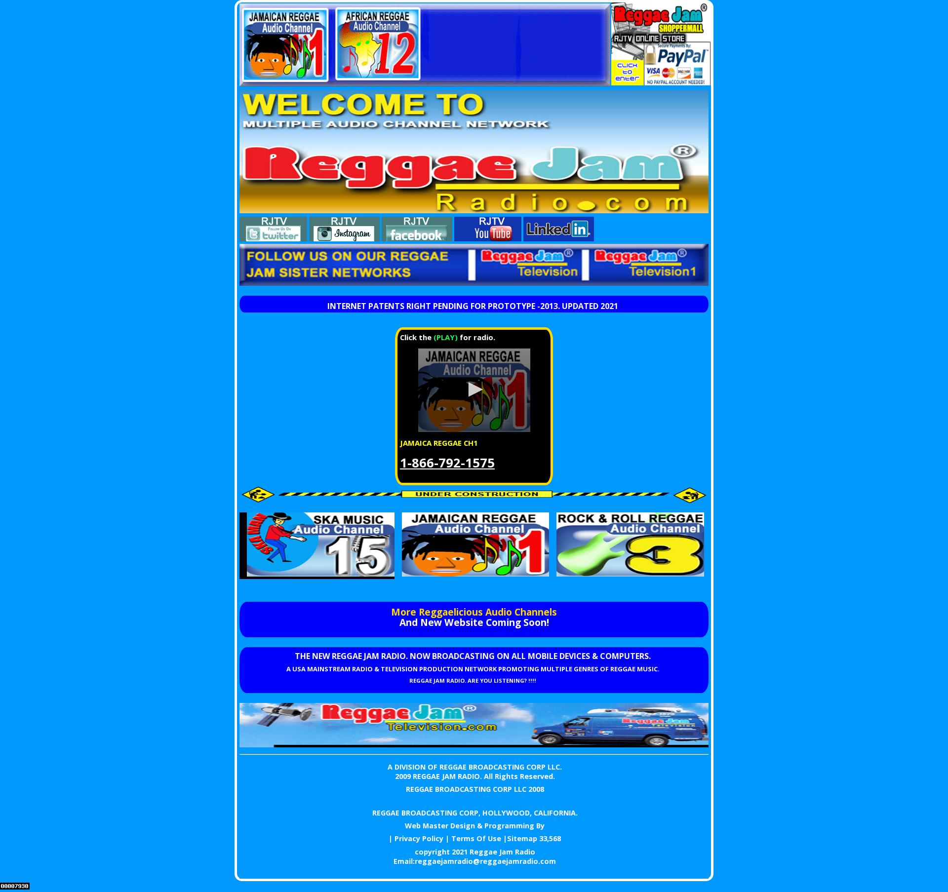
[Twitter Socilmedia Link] (273, 238)
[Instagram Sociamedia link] (344, 238)
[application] (474, 390)
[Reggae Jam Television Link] (474, 744)
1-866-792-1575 (447, 462)
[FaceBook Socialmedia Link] (417, 238)
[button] (474, 389)
